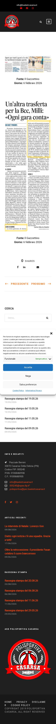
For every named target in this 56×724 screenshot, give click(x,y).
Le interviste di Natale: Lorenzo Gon (24, 526)
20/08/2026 (10, 584)
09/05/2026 (10, 432)
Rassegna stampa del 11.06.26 (21, 600)
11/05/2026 (10, 422)
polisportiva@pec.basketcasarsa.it (27, 489)
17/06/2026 (10, 543)
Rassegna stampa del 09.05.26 (21, 428)
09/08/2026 (10, 529)
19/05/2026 (10, 402)
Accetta (28, 367)
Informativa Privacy (34, 390)
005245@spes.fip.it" (20, 485)
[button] (51, 333)
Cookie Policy (18, 390)
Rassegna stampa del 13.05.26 (21, 408)
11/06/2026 (10, 604)
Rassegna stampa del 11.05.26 (21, 418)
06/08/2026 (10, 594)
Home (8, 702)
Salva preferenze (28, 384)
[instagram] (33, 8)
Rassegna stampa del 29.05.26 (21, 610)
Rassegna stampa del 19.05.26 (21, 398)
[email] (21, 8)
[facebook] (27, 8)
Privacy (22, 702)
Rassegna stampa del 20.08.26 (21, 580)
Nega (28, 376)
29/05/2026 (10, 614)
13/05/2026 (10, 412)
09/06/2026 (10, 557)
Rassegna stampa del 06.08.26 (21, 590)
